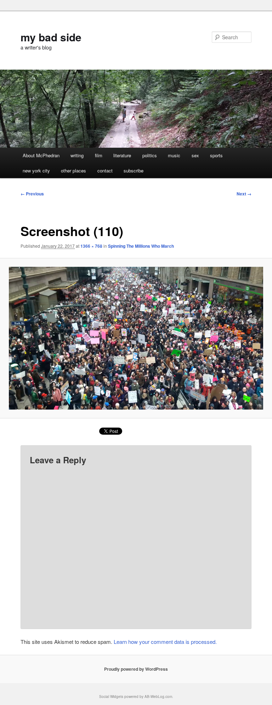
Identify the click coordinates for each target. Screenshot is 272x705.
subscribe (133, 170)
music (174, 155)
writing (77, 155)
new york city (36, 170)
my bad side (51, 37)
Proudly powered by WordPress (136, 669)
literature (122, 155)
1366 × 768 (91, 246)
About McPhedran (41, 155)
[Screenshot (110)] (136, 338)
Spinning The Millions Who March (141, 246)
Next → (244, 193)
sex (195, 155)
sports (216, 155)
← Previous (32, 193)
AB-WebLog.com (158, 696)
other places (73, 170)
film (98, 155)
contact (105, 170)
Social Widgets (111, 696)
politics (149, 155)
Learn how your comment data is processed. (165, 641)
